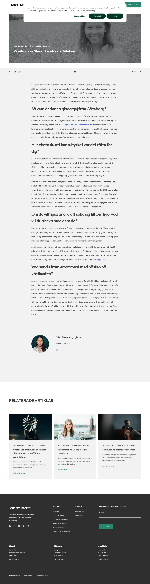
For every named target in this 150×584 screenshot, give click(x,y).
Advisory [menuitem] (56, 511)
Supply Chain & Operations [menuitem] (62, 531)
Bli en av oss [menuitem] (79, 515)
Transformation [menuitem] (58, 527)
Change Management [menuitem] (60, 519)
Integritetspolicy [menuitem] (28, 575)
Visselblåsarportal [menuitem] (42, 575)
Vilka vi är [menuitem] (78, 506)
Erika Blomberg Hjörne (21, 46)
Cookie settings (79, 16)
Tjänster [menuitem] (56, 506)
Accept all (97, 16)
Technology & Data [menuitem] (59, 523)
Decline (115, 16)
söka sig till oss (99, 259)
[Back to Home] (22, 4)
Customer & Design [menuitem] (59, 515)
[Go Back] (75, 71)
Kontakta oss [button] (133, 4)
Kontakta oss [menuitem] (79, 511)
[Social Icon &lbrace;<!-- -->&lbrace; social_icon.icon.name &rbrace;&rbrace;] (10, 526)
